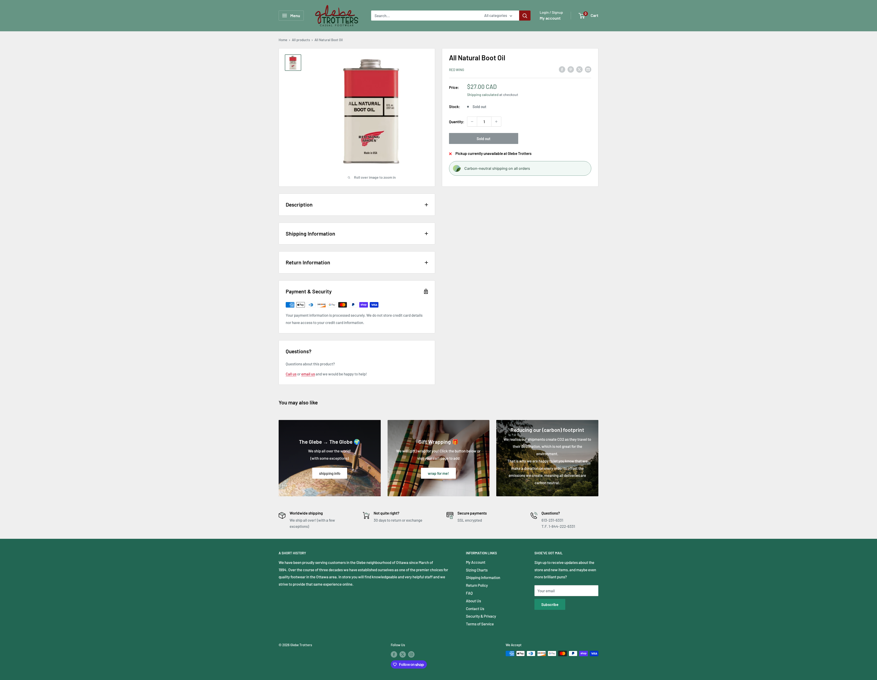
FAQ (469, 593)
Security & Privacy (481, 616)
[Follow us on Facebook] (394, 654)
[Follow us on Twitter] (402, 654)
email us (308, 374)
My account (550, 18)
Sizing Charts (477, 570)
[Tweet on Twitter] (579, 69)
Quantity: (456, 121)
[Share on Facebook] (562, 69)
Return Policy (477, 585)
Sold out (483, 138)
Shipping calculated (483, 94)
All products (301, 40)
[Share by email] (588, 69)
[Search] (525, 16)
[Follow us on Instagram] (411, 654)
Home (283, 40)
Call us (291, 374)
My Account (475, 562)
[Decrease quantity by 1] (472, 121)
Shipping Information (483, 577)
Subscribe (549, 604)
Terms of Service (480, 624)
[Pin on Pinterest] (571, 69)
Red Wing (456, 69)
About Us (473, 600)
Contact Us (475, 608)
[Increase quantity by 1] (496, 121)
